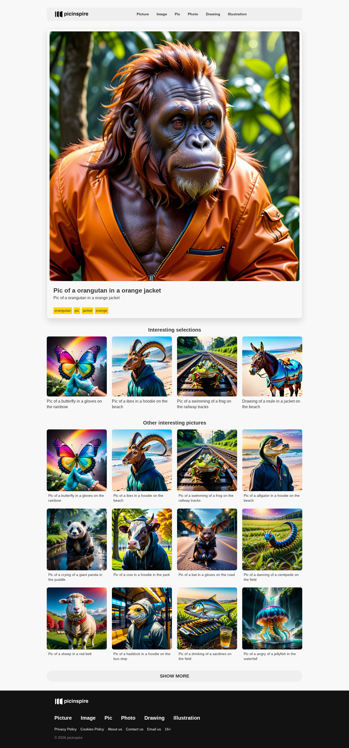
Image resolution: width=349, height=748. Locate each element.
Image (162, 14)
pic (77, 310)
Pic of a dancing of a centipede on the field (271, 577)
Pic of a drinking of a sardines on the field (205, 656)
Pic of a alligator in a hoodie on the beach (272, 498)
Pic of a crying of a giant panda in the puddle (75, 577)
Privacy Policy (65, 729)
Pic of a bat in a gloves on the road (207, 575)
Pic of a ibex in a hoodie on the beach (138, 498)
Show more (174, 676)
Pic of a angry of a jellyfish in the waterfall (270, 656)
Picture (143, 14)
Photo (193, 14)
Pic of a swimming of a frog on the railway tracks (206, 498)
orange (101, 310)
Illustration (237, 14)
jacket (87, 310)
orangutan (62, 310)
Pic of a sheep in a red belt (69, 654)
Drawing (213, 14)
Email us (154, 729)
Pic (177, 14)
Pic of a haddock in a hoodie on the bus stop (141, 656)
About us (115, 729)
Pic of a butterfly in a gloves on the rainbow (76, 498)
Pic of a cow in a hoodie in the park (141, 575)
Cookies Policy (92, 729)
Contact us (134, 729)
